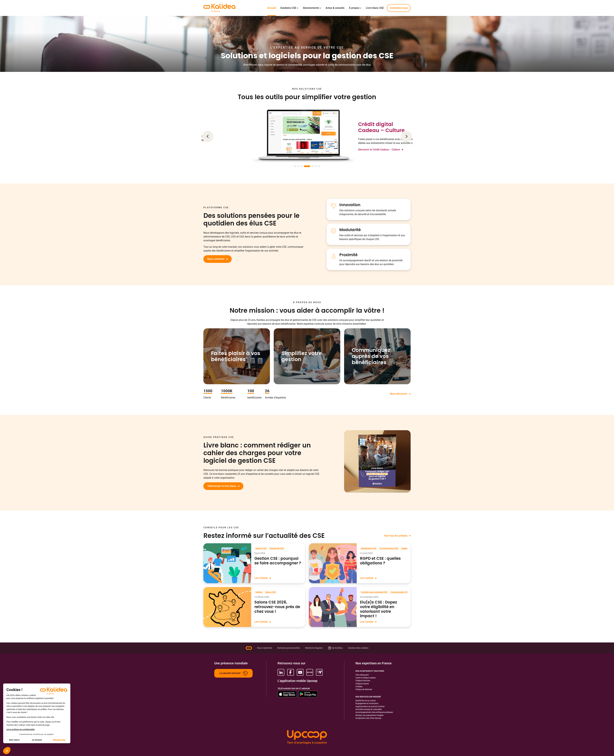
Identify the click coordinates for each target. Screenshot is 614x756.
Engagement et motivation (366, 703)
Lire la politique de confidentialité (20, 729)
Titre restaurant (362, 675)
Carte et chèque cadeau (365, 678)
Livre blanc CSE (375, 7)
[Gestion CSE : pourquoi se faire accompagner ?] (227, 563)
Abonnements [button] (311, 7)
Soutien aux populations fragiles (369, 715)
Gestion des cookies (358, 648)
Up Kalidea (337, 648)
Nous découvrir (398, 393)
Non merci (14, 740)
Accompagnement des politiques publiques (374, 712)
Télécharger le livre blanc (221, 486)
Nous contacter (216, 258)
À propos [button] (354, 7)
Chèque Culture (362, 684)
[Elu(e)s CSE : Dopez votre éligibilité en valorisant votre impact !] (333, 607)
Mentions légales (314, 648)
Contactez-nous (399, 7)
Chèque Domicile (362, 681)
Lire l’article (261, 578)
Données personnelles (288, 648)
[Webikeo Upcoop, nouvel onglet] (319, 672)
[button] (207, 136)
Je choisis (37, 740)
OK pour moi (59, 740)
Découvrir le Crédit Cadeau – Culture (347, 149)
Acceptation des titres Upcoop (368, 718)
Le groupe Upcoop (230, 673)
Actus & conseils (335, 7)
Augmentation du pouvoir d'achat (370, 706)
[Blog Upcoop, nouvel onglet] (309, 672)
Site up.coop (249, 648)
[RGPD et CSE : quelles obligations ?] (333, 563)
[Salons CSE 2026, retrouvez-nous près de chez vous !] (227, 607)
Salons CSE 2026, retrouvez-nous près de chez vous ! (277, 607)
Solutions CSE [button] (288, 7)
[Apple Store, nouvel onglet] (287, 694)
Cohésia (358, 686)
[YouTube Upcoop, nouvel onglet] (300, 672)
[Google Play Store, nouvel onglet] (308, 694)
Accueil (271, 7)
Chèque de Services (363, 689)
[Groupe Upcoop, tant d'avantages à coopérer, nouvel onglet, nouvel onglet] (307, 737)
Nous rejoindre (264, 648)
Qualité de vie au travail (365, 700)
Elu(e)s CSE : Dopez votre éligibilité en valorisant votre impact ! (378, 609)
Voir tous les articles (395, 535)
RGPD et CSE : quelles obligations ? (380, 560)
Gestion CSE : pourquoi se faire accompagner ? (277, 560)
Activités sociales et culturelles (368, 709)
